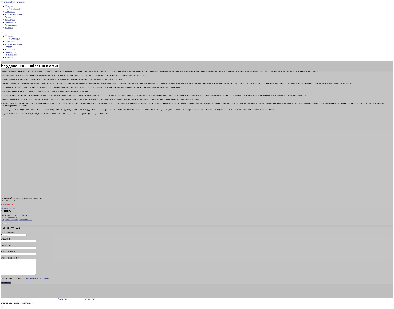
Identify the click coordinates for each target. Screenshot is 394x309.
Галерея (8, 16)
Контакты (9, 27)
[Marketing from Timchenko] (13, 2)
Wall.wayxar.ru (7, 204)
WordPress (63, 299)
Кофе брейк (10, 19)
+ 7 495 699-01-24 (12, 217)
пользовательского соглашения (38, 278)
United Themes (91, 299)
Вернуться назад (8, 208)
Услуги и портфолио (13, 14)
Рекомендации (11, 24)
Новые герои (10, 22)
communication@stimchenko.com (18, 220)
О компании (10, 11)
